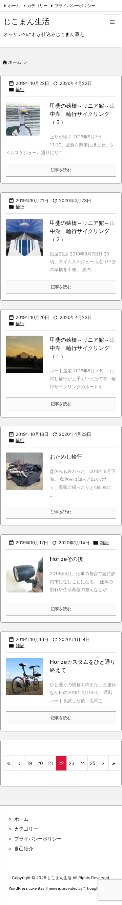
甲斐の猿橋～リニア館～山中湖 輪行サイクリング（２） (82, 231)
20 (40, 763)
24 (82, 763)
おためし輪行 (66, 456)
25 (93, 763)
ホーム (14, 5)
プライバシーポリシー (75, 5)
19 (29, 763)
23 (72, 763)
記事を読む (61, 170)
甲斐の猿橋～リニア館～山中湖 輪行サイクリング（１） (82, 347)
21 (50, 763)
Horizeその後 (66, 558)
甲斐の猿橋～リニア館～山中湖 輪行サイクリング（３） (82, 113)
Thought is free (98, 888)
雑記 (104, 542)
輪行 (20, 89)
